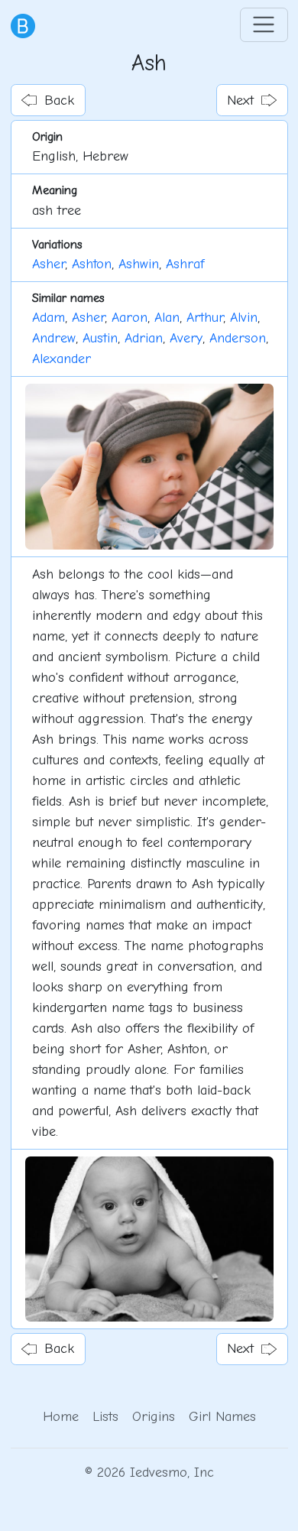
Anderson (237, 338)
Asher (48, 264)
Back (59, 100)
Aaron (129, 318)
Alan (167, 318)
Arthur (204, 318)
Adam (48, 318)
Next (240, 100)
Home (61, 1417)
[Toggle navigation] (264, 25)
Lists (105, 1417)
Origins (153, 1417)
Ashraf (185, 264)
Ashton (92, 264)
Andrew (54, 338)
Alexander (61, 359)
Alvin (244, 318)
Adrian (144, 338)
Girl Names (222, 1417)
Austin (100, 338)
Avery (186, 338)
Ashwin (138, 264)
